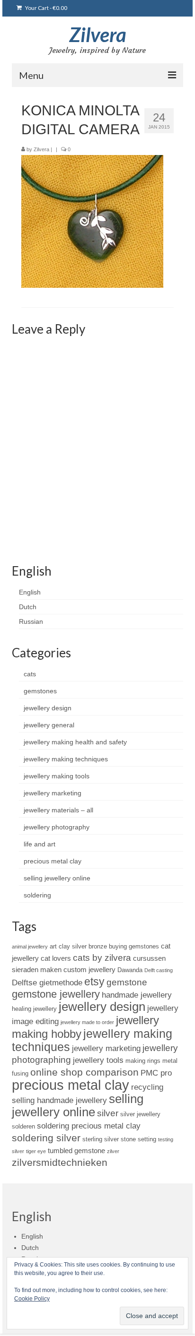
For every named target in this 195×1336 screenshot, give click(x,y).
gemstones (40, 691)
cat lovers (56, 958)
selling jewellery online (57, 878)
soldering (37, 895)
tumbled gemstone (76, 1150)
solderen (23, 1126)
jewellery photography (56, 827)
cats (30, 674)
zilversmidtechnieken (59, 1162)
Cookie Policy (32, 1298)
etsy (94, 981)
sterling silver (100, 1139)
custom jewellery (89, 969)
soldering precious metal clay (89, 1125)
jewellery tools (98, 1060)
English (30, 592)
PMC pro (156, 1072)
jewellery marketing (52, 793)
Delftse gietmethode (47, 982)
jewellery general (49, 725)
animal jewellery (30, 946)
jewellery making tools (56, 776)
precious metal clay (52, 861)
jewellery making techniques (66, 759)
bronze (98, 946)
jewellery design (47, 708)
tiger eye (36, 1151)
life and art (39, 844)
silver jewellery (140, 1114)
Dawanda (129, 970)
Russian (31, 621)
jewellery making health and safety (75, 742)
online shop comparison (84, 1072)
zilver (113, 1151)
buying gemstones (134, 946)
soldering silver (46, 1137)
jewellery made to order (87, 1022)
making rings (142, 1060)
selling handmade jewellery (59, 1100)
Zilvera (97, 34)
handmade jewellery (137, 995)
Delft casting (158, 970)
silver (107, 1113)
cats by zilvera (102, 958)
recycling (147, 1087)
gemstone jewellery (56, 994)
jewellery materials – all (58, 810)
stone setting (138, 1139)
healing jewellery (34, 1008)
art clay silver (68, 946)
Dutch (27, 607)
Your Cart (45, 7)
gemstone (126, 982)
